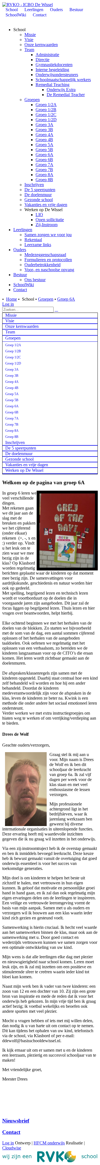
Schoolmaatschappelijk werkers (63, 79)
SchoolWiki (23, 284)
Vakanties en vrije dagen (45, 204)
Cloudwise (11, 1148)
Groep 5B (44, 149)
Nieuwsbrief (15, 1121)
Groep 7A (44, 164)
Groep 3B (44, 129)
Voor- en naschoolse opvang (49, 269)
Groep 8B (44, 179)
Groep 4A (44, 134)
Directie (42, 59)
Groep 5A (44, 144)
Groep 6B (44, 159)
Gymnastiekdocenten (54, 64)
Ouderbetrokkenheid (42, 264)
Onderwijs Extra (61, 89)
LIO (39, 214)
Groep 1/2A (46, 104)
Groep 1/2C (46, 114)
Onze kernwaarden (41, 44)
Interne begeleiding (52, 69)
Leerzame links (37, 244)
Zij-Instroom (47, 224)
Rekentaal (33, 239)
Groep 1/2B (46, 109)
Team (29, 49)
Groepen (32, 99)
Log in (8, 304)
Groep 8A (44, 174)
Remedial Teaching (52, 84)
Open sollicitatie (50, 219)
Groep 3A (44, 124)
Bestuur (20, 274)
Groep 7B (44, 169)
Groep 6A (44, 154)
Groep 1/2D (46, 119)
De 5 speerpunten (39, 189)
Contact (20, 289)
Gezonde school (38, 199)
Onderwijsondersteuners (57, 74)
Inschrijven (34, 184)
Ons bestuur (35, 279)
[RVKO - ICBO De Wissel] (27, 4)
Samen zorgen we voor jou (48, 234)
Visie (28, 39)
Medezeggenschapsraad (45, 254)
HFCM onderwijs (49, 1143)
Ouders (19, 249)
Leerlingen (22, 229)
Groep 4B (44, 139)
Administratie (47, 54)
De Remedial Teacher (66, 94)
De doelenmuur (38, 194)
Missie (30, 34)
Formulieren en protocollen (48, 259)
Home (11, 299)
